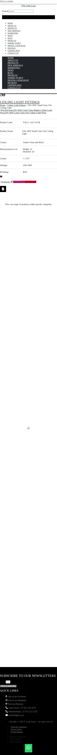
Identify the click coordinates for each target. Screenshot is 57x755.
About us (12, 26)
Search (5, 11)
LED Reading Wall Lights (28, 343)
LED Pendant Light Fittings (28, 362)
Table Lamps (28, 220)
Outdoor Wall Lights (28, 258)
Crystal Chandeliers (28, 609)
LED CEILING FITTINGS (28, 446)
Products (12, 28)
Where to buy (14, 43)
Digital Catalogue (16, 46)
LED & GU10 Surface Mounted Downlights (28, 503)
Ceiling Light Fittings (20, 102)
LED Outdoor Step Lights (28, 380)
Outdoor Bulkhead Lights (28, 277)
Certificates (14, 51)
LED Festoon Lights (28, 409)
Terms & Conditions (19, 727)
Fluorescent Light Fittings (28, 550)
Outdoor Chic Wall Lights (28, 267)
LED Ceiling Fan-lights (28, 456)
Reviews (11, 48)
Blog (10, 38)
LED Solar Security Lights (28, 314)
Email (3, 682)
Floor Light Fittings (28, 559)
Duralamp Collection (28, 578)
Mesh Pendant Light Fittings (28, 296)
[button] (28, 176)
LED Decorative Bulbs (28, 437)
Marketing (13, 33)
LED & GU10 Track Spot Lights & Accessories (29, 493)
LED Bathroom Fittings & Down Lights (28, 475)
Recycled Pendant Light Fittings (28, 239)
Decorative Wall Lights (28, 588)
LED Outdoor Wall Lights (28, 371)
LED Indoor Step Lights (28, 399)
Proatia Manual (17, 732)
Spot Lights (28, 230)
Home (10, 23)
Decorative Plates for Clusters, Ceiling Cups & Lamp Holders (28, 598)
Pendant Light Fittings (28, 248)
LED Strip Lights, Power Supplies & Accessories (28, 305)
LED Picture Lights (28, 352)
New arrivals (14, 31)
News (10, 36)
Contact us (13, 53)
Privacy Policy (16, 729)
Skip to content (6, 1)
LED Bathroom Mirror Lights (28, 465)
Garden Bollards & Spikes (28, 541)
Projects (12, 41)
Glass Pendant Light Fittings (28, 531)
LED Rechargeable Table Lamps (28, 324)
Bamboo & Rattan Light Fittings (28, 628)
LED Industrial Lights (28, 390)
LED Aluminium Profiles (28, 484)
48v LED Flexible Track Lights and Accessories (28, 637)
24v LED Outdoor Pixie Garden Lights (28, 647)
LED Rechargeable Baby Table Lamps (28, 333)
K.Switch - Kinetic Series (28, 512)
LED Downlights (29, 427)
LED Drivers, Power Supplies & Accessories (28, 418)
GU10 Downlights (28, 522)
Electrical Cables (28, 569)
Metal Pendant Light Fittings (28, 286)
